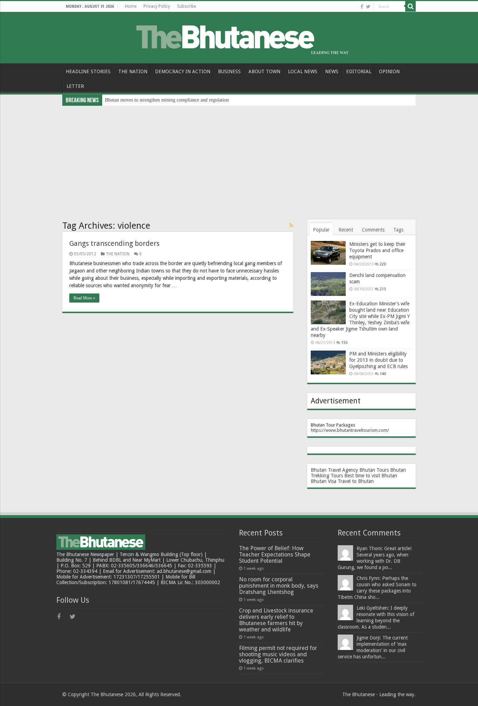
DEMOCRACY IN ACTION (182, 71)
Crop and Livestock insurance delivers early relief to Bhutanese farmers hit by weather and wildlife (276, 620)
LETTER (75, 86)
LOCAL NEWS (302, 71)
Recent (345, 230)
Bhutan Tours (374, 470)
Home (130, 6)
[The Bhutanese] (239, 36)
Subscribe (186, 6)
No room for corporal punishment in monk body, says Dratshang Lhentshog (278, 585)
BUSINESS (229, 71)
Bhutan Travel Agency (334, 470)
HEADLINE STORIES (88, 71)
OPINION (389, 71)
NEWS (331, 71)
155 (344, 342)
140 (383, 374)
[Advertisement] (239, 158)
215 (383, 289)
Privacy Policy (156, 6)
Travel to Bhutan (356, 481)
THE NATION (132, 71)
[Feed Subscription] (291, 225)
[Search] (410, 6)
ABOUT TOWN (264, 71)
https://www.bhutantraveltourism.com (349, 430)
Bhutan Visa (323, 481)
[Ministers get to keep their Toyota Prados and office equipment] (328, 253)
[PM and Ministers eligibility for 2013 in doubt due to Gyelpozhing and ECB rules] (328, 362)
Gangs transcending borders (114, 243)
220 (383, 264)
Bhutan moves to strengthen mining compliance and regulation (167, 100)
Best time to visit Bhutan (370, 475)
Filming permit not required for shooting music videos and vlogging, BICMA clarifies (278, 654)
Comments (373, 230)
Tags (398, 230)
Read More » (84, 298)
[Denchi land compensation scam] (328, 284)
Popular (321, 230)
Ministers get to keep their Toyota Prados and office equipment (377, 250)
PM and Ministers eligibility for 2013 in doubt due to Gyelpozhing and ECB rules (378, 360)
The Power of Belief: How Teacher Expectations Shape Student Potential (274, 554)
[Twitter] (368, 6)
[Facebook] (362, 6)
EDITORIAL (358, 71)
